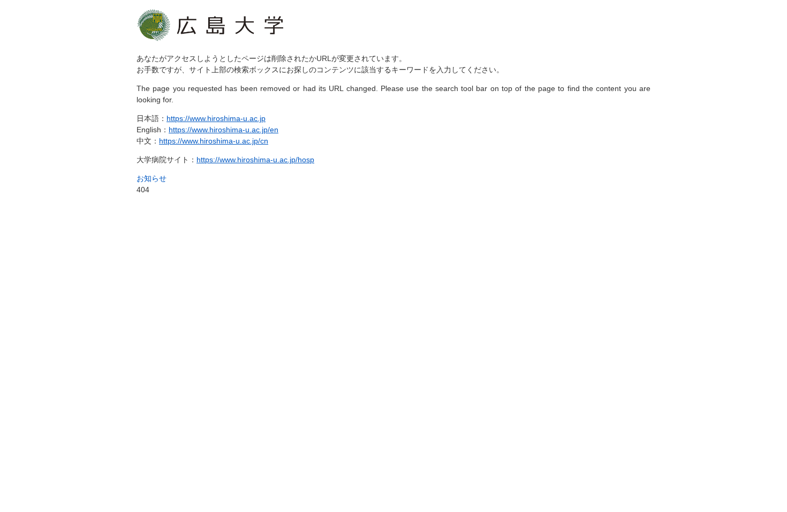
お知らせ (152, 178)
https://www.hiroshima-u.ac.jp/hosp (255, 159)
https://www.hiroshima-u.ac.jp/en (223, 129)
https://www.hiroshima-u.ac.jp (216, 118)
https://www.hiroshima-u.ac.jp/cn (213, 141)
